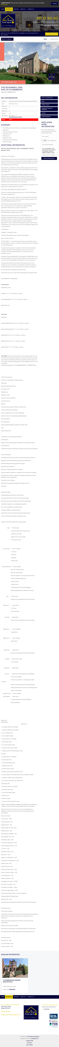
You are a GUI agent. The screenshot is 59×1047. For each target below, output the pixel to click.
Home (2, 9)
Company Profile (29, 1040)
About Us (23, 9)
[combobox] (44, 140)
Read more (4, 4)
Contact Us (31, 9)
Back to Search (7, 39)
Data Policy (29, 1042)
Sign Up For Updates (52, 34)
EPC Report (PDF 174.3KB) (15, 117)
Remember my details (48, 155)
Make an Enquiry (49, 158)
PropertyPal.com (34, 1038)
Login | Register (29, 1044)
